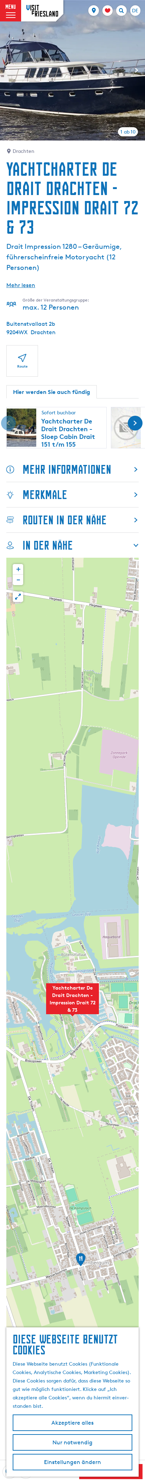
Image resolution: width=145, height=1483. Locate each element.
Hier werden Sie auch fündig (51, 391)
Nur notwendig (72, 1442)
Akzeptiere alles (72, 1422)
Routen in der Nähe (65, 520)
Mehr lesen (20, 285)
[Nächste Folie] (136, 70)
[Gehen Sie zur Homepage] (42, 11)
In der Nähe (48, 545)
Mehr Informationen (67, 469)
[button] (72, 1002)
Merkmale (45, 494)
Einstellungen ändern (72, 1462)
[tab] (128, 131)
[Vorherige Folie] (8, 70)
